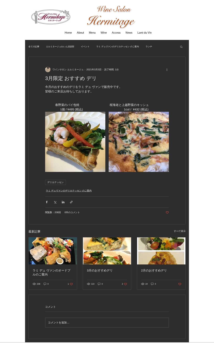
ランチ (149, 46)
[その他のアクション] (167, 69)
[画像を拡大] (75, 142)
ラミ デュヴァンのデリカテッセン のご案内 (117, 46)
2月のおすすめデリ (154, 270)
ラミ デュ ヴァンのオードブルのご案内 (51, 272)
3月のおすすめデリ (100, 270)
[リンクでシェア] (71, 202)
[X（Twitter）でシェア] (55, 202)
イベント (85, 46)
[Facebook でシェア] (46, 202)
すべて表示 (180, 231)
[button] (181, 46)
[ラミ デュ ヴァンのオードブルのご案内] (53, 250)
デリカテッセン (55, 182)
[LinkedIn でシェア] (63, 202)
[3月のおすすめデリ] (107, 250)
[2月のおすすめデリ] (161, 250)
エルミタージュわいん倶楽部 (60, 46)
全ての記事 (33, 46)
